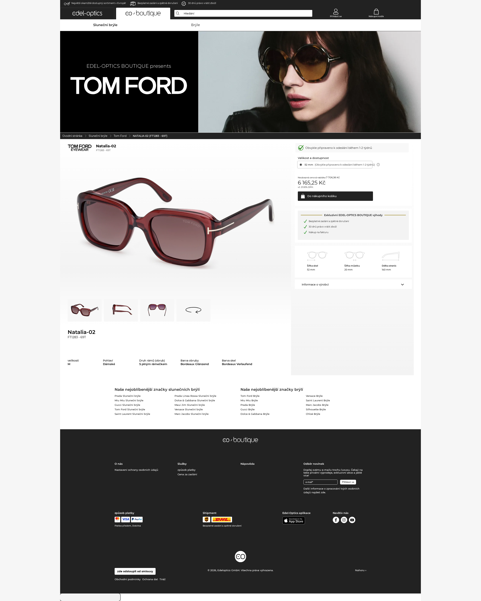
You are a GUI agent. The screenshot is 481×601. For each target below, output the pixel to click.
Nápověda (247, 463)
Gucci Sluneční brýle (127, 404)
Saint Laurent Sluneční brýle (132, 413)
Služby (182, 463)
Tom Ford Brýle (249, 395)
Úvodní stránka (72, 136)
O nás (119, 463)
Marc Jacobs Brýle (317, 404)
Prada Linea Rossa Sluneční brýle (195, 395)
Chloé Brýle (313, 413)
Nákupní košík (376, 16)
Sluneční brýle (98, 136)
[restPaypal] (137, 519)
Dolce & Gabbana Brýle (254, 413)
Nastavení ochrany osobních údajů (136, 469)
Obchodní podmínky (128, 579)
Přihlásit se (336, 16)
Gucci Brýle (247, 409)
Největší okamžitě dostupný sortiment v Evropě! (98, 3)
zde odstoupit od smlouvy (135, 571)
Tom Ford (120, 136)
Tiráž (163, 579)
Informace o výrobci (315, 284)
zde (323, 492)
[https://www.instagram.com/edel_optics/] (344, 520)
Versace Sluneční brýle (189, 409)
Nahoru (360, 570)
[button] (87, 13)
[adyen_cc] (117, 519)
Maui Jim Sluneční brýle (190, 404)
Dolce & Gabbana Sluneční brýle (195, 400)
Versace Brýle (314, 395)
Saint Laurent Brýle (318, 400)
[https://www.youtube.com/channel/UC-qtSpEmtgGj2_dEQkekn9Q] (352, 520)
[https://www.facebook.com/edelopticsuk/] (336, 520)
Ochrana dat (150, 579)
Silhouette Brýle (316, 409)
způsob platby (186, 469)
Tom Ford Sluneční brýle (130, 409)
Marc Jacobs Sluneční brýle (192, 413)
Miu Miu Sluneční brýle (129, 400)
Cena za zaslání (187, 474)
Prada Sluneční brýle (128, 395)
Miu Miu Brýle (249, 400)
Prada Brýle (247, 404)
